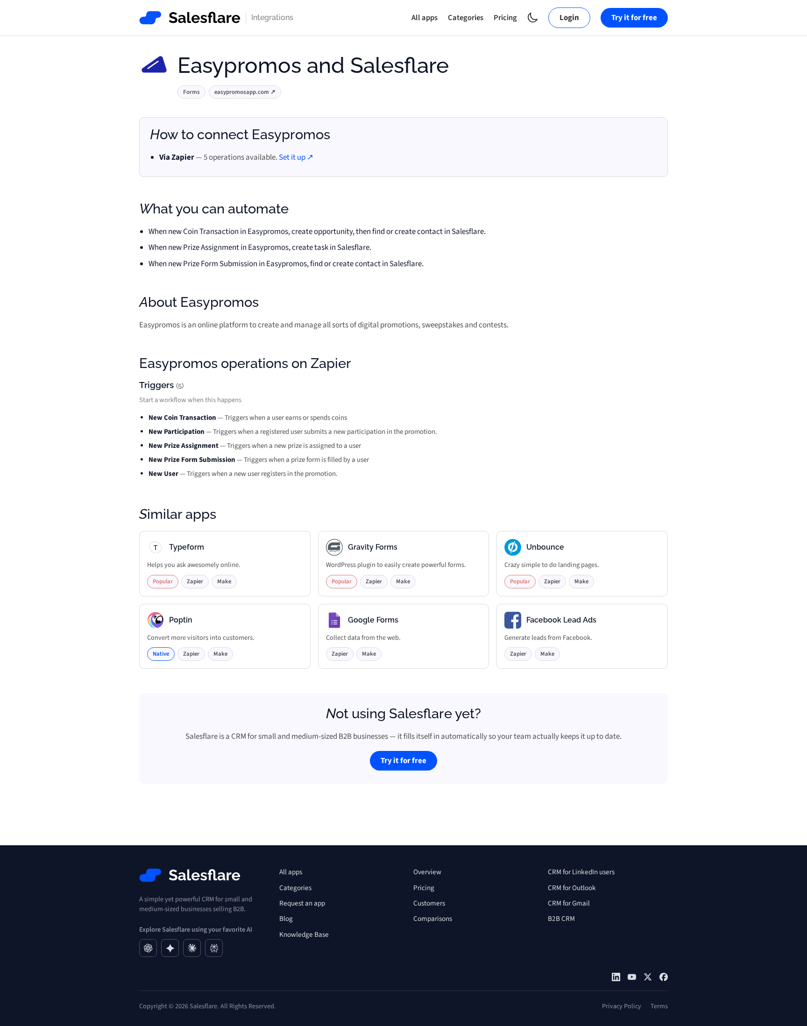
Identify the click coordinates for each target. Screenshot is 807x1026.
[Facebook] (663, 977)
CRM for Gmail (569, 903)
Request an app (302, 903)
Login (569, 17)
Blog (286, 918)
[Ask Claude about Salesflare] (192, 948)
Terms (659, 1006)
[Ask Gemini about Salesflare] (170, 948)
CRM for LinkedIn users (581, 872)
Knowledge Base (304, 934)
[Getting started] (632, 977)
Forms (191, 92)
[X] (648, 977)
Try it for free (634, 17)
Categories (465, 17)
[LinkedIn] (616, 977)
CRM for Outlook (572, 888)
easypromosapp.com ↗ (245, 92)
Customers (429, 903)
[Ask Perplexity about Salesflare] (214, 948)
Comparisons (432, 918)
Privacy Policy (621, 1006)
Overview (427, 872)
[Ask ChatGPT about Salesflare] (148, 948)
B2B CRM (561, 918)
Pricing (505, 17)
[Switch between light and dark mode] (532, 17)
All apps (424, 17)
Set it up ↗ (296, 157)
